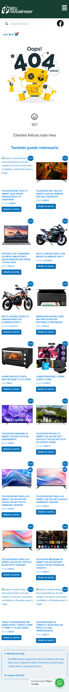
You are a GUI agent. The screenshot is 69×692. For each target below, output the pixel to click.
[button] (50, 8)
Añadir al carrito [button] (11, 209)
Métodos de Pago (16, 653)
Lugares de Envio (15, 675)
